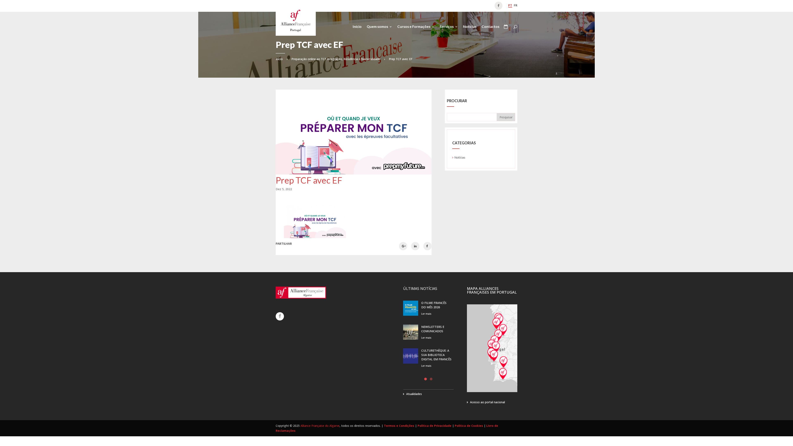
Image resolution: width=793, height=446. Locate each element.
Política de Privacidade (434, 426)
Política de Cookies (469, 426)
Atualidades (414, 394)
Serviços (447, 27)
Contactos (490, 27)
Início (357, 27)
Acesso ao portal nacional (487, 402)
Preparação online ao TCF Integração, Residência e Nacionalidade (335, 59)
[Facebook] (280, 316)
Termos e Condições (399, 426)
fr (515, 5)
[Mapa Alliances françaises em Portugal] (492, 391)
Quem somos (377, 27)
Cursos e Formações (413, 27)
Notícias (469, 27)
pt (510, 5)
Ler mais (426, 314)
